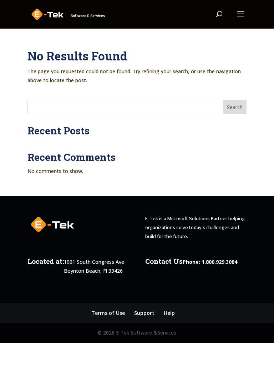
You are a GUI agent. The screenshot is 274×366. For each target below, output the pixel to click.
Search (235, 107)
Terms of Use (108, 313)
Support (144, 313)
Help (169, 313)
